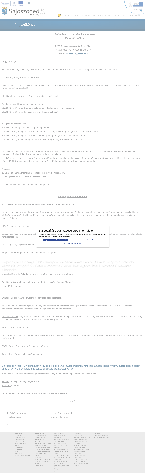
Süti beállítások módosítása (72, 243)
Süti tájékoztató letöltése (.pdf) (89, 240)
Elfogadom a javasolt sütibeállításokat (55, 240)
